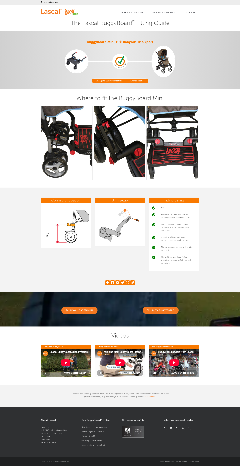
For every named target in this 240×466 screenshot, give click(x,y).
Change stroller (137, 81)
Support (191, 12)
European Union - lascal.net (93, 445)
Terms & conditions (167, 462)
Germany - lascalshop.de (92, 440)
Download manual (81, 310)
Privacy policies (181, 462)
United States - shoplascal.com (94, 427)
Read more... (150, 397)
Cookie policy (194, 462)
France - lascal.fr (88, 436)
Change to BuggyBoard (109, 81)
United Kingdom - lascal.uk (93, 431)
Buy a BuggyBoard (163, 310)
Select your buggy (131, 12)
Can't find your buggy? (165, 12)
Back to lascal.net (50, 2)
